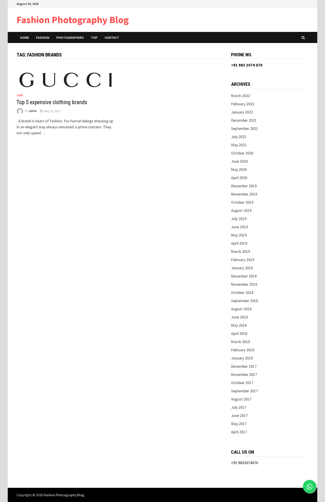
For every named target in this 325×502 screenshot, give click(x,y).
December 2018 (244, 276)
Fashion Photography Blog (73, 20)
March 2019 (240, 251)
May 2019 (239, 235)
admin (33, 111)
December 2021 (244, 120)
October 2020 (242, 153)
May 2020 (239, 169)
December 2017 (244, 366)
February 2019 (242, 259)
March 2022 (240, 95)
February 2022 (242, 103)
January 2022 (242, 112)
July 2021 (239, 136)
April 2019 (239, 243)
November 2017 (244, 374)
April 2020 (239, 177)
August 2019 (241, 210)
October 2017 (242, 382)
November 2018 (244, 284)
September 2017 (244, 390)
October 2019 (242, 202)
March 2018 (240, 341)
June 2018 (239, 317)
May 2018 (239, 325)
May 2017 (239, 423)
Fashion (42, 37)
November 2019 (244, 194)
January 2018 (242, 358)
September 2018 (244, 300)
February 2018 (242, 349)
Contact (112, 37)
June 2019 (239, 226)
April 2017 (239, 431)
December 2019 (244, 185)
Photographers (70, 37)
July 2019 (239, 218)
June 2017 (239, 415)
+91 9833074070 (244, 462)
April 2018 (239, 333)
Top (94, 37)
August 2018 (241, 308)
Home (24, 37)
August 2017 (241, 399)
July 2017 (239, 407)
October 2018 (242, 292)
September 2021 (244, 128)
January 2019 (242, 267)
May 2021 (239, 144)
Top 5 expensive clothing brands (52, 102)
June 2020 (239, 161)
